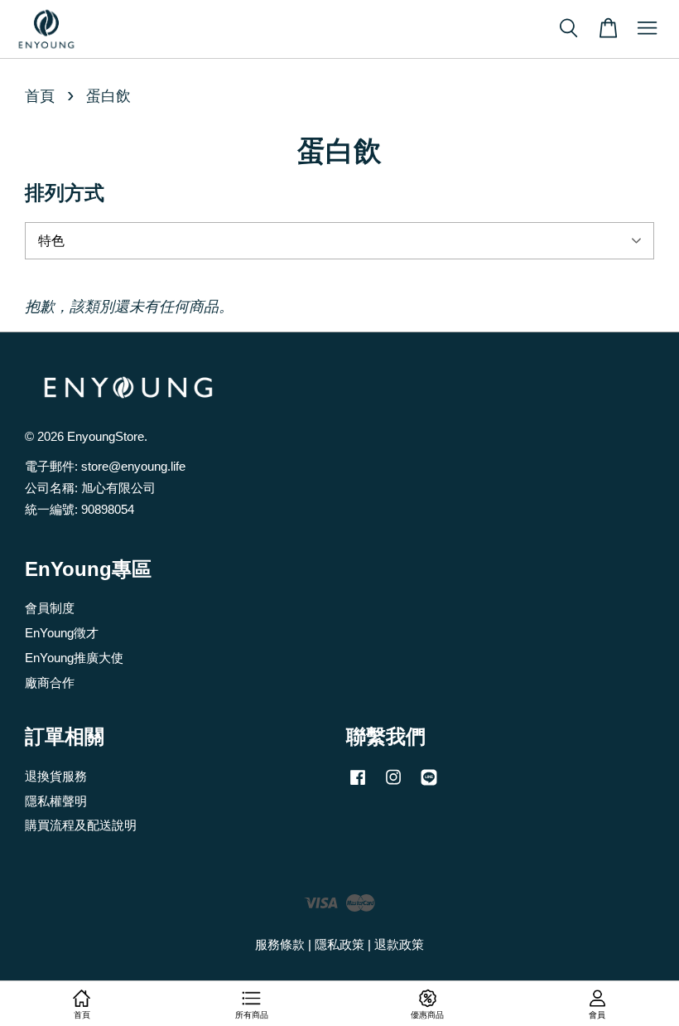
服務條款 (280, 944)
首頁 (40, 96)
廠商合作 (50, 682)
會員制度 (50, 608)
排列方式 (64, 192)
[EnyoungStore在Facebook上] (357, 784)
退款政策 (399, 944)
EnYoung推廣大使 (74, 658)
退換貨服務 (56, 776)
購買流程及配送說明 (81, 825)
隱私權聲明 (56, 801)
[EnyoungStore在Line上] (429, 784)
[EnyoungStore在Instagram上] (393, 784)
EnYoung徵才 (62, 633)
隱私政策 (339, 944)
